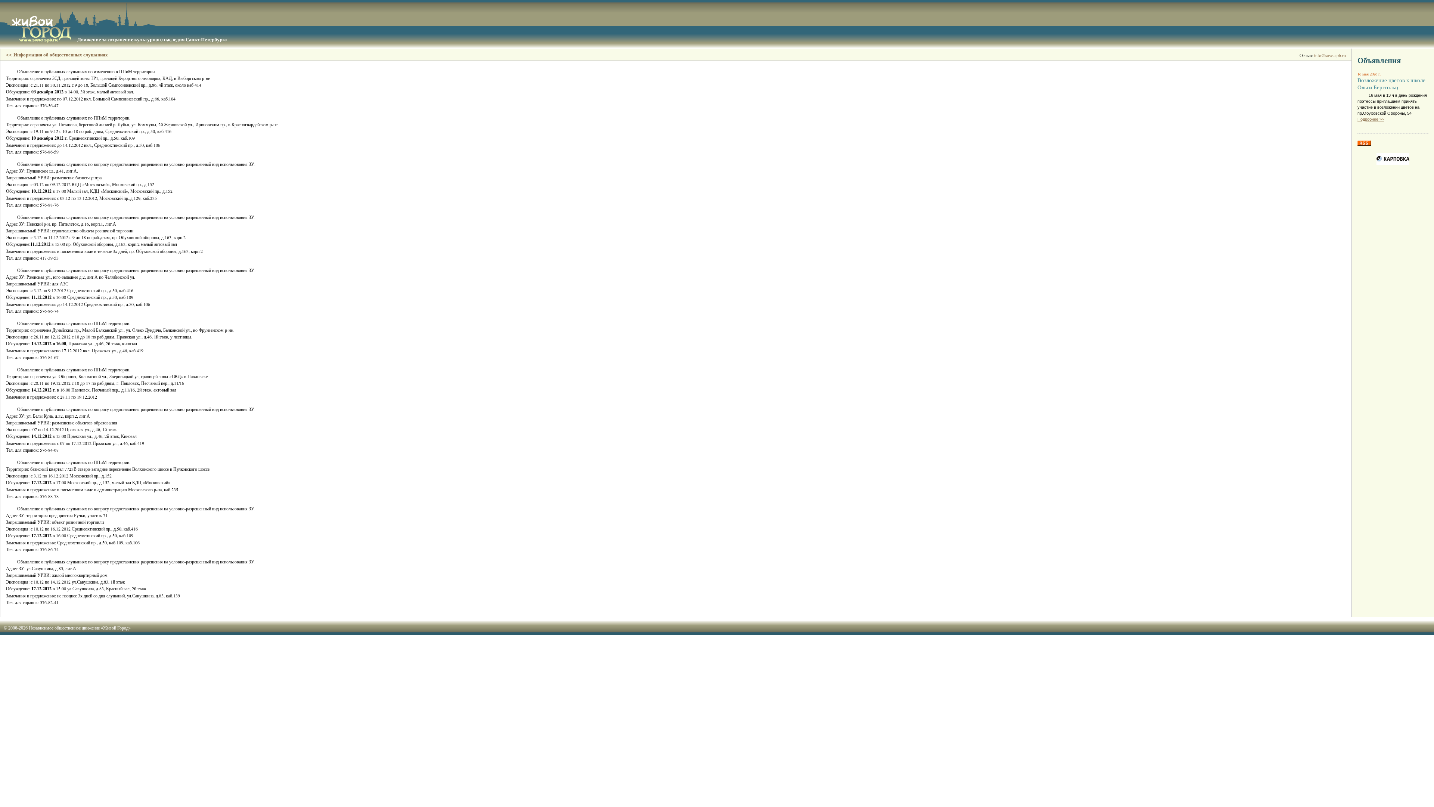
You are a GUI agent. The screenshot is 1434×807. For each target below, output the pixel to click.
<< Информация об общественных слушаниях (57, 54)
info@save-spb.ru (1330, 55)
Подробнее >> (1370, 119)
